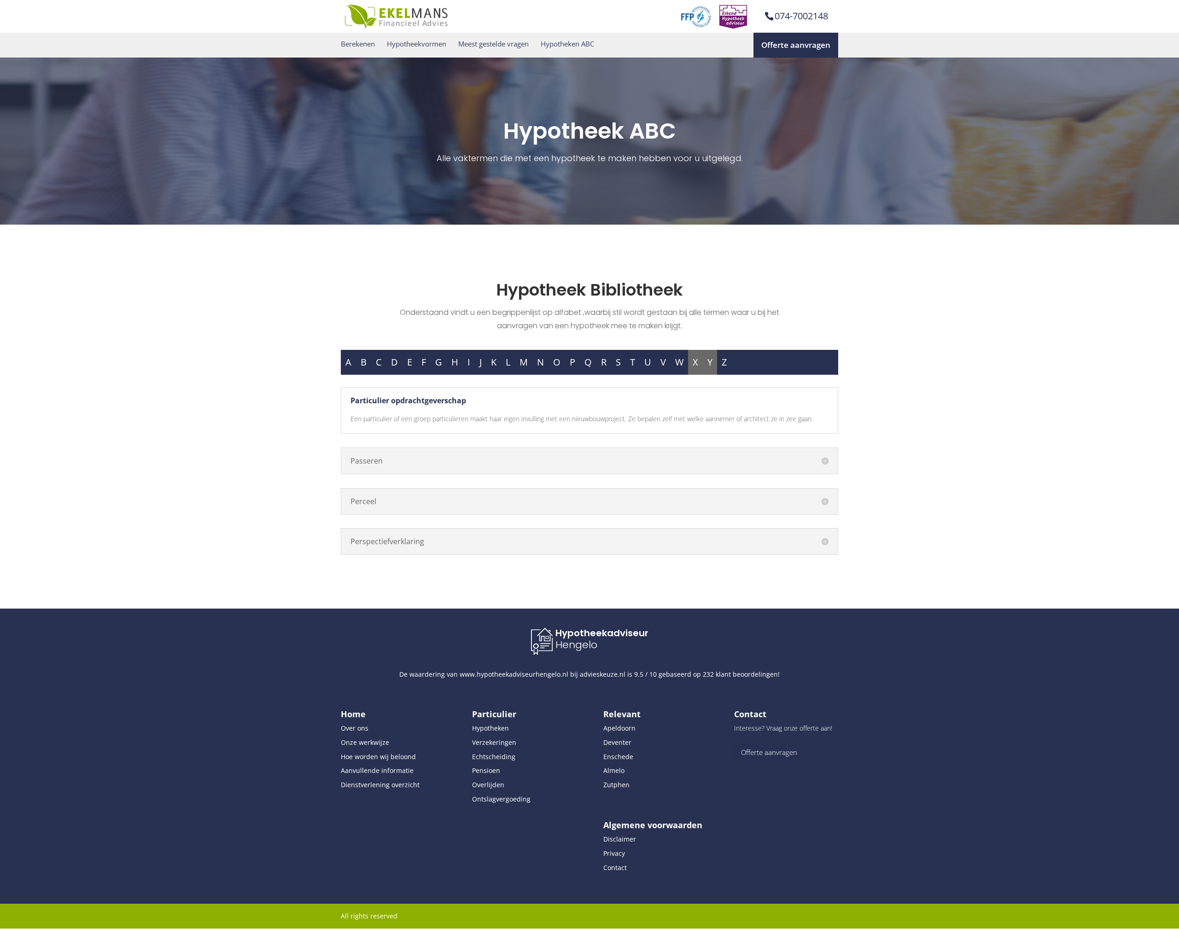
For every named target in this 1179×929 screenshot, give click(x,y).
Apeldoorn (619, 728)
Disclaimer (619, 839)
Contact (615, 867)
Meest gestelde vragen (493, 44)
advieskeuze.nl (602, 674)
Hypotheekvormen (416, 44)
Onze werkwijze (365, 742)
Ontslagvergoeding (501, 799)
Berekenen (358, 44)
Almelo (614, 770)
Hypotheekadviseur (601, 633)
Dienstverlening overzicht (380, 784)
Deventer (617, 742)
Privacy (614, 853)
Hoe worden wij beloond (378, 756)
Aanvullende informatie (377, 770)
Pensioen (486, 770)
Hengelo (576, 645)
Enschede (618, 756)
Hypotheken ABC (567, 44)
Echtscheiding (493, 756)
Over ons (354, 728)
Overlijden (488, 784)
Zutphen (616, 784)
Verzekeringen (494, 742)
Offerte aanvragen (795, 45)
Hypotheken (490, 728)
